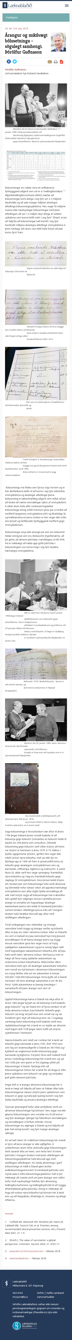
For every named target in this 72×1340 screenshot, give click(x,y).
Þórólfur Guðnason (15, 69)
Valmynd (66, 5)
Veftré (40, 1292)
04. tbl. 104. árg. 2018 (16, 28)
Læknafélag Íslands (25, 1326)
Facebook (9, 61)
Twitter (15, 61)
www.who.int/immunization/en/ (27, 1251)
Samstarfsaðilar (45, 1296)
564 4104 (18, 1292)
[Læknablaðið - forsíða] (17, 5)
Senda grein (50, 62)
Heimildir (9, 1214)
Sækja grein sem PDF (61, 62)
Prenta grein (56, 62)
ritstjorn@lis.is (20, 1296)
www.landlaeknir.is (19, 1258)
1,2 (64, 190)
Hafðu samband (55, 1292)
